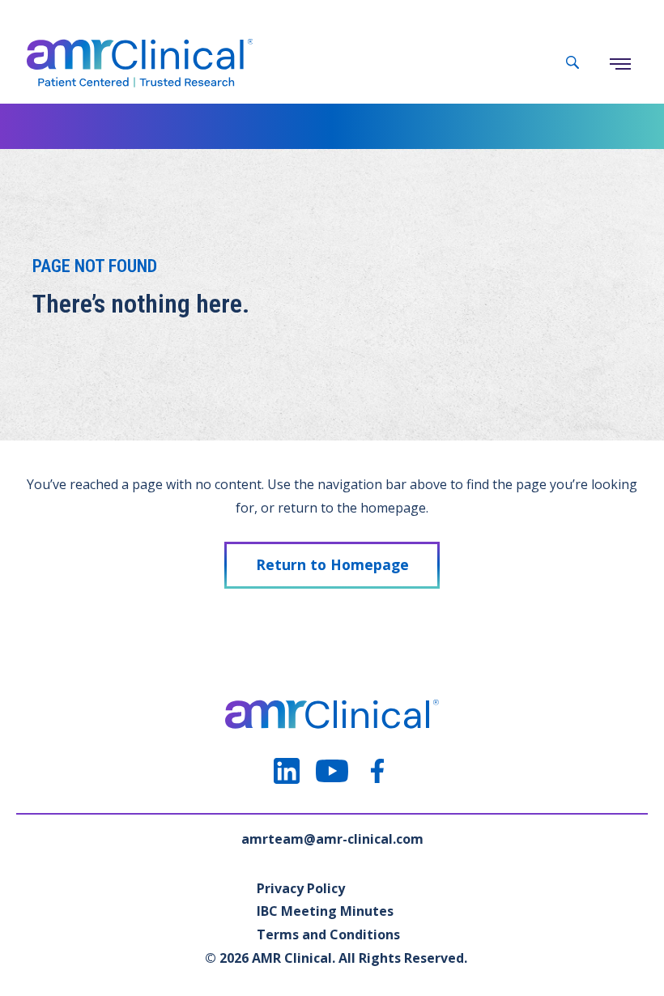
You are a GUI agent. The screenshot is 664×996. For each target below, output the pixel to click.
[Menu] (620, 64)
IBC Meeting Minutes (325, 911)
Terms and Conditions (328, 934)
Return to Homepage (332, 564)
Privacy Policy (301, 888)
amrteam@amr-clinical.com (332, 839)
